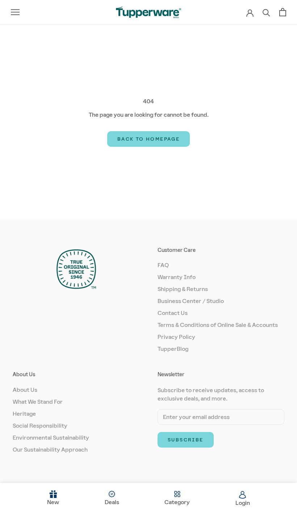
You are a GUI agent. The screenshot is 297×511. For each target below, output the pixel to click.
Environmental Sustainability (51, 438)
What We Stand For (38, 402)
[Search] (266, 12)
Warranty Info (177, 277)
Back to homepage (148, 139)
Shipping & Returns (183, 289)
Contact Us (173, 313)
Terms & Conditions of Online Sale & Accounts (218, 325)
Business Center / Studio (191, 301)
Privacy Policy (176, 337)
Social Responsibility (40, 426)
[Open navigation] (15, 12)
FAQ (163, 265)
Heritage (24, 414)
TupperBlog (173, 349)
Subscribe (186, 440)
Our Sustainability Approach (50, 449)
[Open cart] (282, 12)
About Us (25, 390)
